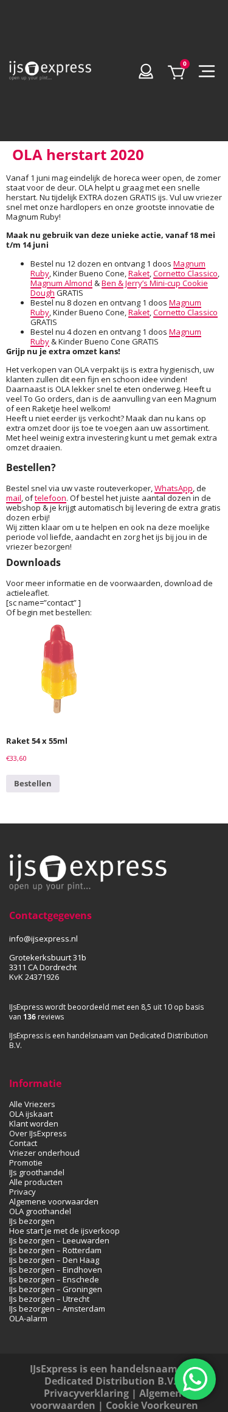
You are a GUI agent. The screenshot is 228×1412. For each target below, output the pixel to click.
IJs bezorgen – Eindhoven (55, 1269)
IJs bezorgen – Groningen (55, 1289)
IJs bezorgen (32, 1220)
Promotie (26, 1162)
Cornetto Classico (185, 273)
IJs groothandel (36, 1172)
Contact (23, 1143)
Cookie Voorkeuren (152, 1405)
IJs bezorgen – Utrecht (49, 1298)
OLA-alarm (28, 1318)
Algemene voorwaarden (53, 1201)
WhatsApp (173, 488)
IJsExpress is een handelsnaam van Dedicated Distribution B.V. (114, 1375)
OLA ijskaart (31, 1113)
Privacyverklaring (86, 1393)
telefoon (50, 497)
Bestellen (33, 783)
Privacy (22, 1191)
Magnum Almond (61, 283)
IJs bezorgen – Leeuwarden (59, 1240)
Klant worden (33, 1123)
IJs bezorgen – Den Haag (54, 1259)
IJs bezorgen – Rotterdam (55, 1250)
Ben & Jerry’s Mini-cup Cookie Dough (119, 288)
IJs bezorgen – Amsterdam (57, 1308)
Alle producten (36, 1181)
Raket (139, 273)
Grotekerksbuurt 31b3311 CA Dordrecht (47, 962)
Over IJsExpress (38, 1133)
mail (13, 497)
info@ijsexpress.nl (43, 938)
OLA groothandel (40, 1211)
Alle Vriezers (32, 1104)
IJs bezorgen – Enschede (54, 1279)
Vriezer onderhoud (44, 1152)
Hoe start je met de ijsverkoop (64, 1230)
